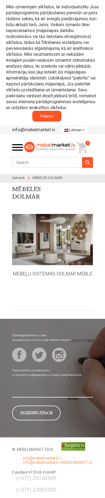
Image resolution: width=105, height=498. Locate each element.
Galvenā (18, 177)
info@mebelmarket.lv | (41, 458)
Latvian (75, 130)
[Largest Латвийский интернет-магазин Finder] (69, 446)
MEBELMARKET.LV (77, 462)
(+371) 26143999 (36, 478)
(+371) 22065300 (36, 489)
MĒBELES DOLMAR (47, 177)
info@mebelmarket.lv (33, 129)
